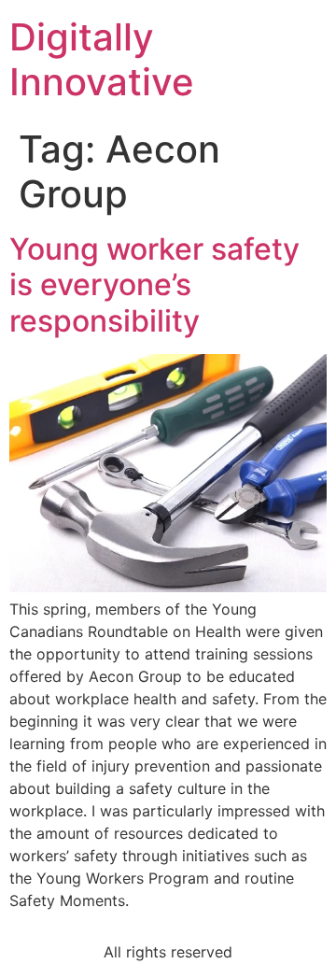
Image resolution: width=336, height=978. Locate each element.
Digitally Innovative (101, 59)
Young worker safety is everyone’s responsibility (154, 285)
